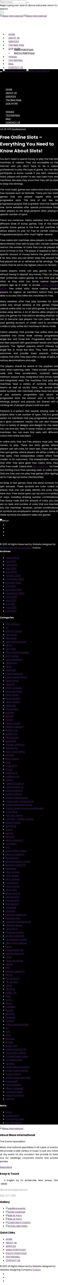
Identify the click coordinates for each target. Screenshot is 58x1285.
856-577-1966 (8, 1195)
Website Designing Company (16, 547)
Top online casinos (16, 1053)
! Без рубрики (13, 624)
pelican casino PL (15, 971)
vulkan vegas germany (18, 1077)
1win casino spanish (16, 641)
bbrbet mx (12, 748)
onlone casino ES (15, 953)
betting (10, 755)
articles (10, 712)
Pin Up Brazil (12, 978)
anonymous (12, 709)
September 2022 (15, 593)
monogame (12, 904)
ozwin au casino (14, 960)
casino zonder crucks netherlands (24, 808)
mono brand (12, 886)
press (9, 1003)
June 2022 (11, 596)
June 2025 (11, 565)
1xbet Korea (12, 680)
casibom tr (12, 773)
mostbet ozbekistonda (18, 921)
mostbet (10, 911)
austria (9, 716)
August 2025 (12, 558)
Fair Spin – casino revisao (19, 819)
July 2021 (10, 604)
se (7, 1028)
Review (9, 1010)
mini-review (12, 875)
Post (8, 996)
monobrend (12, 900)
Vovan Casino (13, 1074)
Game (9, 829)
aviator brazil (13, 723)
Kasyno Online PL (15, 854)
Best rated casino (15, 751)
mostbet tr (12, 928)
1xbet (8, 666)
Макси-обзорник (14, 1088)
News (9, 946)
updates (10, 1063)
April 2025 (11, 572)
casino (9, 780)
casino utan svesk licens (19, 804)
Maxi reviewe (13, 872)
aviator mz (11, 730)
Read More (6, 1167)
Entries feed (12, 1115)
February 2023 (14, 589)
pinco (9, 985)
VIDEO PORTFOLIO (24, 49)
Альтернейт (12, 1081)
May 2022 (11, 600)
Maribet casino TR (15, 865)
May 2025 (11, 568)
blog (8, 762)
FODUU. (37, 1269)
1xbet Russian (13, 698)
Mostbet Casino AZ (16, 914)
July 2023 (11, 586)
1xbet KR (10, 684)
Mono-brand (13, 893)
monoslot (11, 907)
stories (9, 1042)
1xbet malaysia (14, 687)
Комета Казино (13, 1084)
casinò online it (14, 794)
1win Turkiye (12, 656)
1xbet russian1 (13, 702)
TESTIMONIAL (15, 60)
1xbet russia (12, 695)
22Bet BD (11, 705)
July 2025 (11, 561)
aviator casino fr (15, 726)
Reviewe (10, 1014)
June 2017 (11, 611)
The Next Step (16, 45)
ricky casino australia (17, 1024)
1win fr (9, 645)
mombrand (12, 882)
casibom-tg (12, 776)
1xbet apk (11, 670)
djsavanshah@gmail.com (14, 1189)
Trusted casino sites (17, 1056)
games (9, 833)
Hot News (11, 843)
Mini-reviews (13, 879)
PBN (8, 967)
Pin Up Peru (12, 982)
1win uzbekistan (14, 659)
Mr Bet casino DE (15, 936)
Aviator (10, 719)
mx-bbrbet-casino (16, 939)
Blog (10, 63)
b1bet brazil (12, 737)
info (8, 847)
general (10, 836)
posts (9, 999)
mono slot (11, 889)
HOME (11, 34)
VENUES (12, 56)
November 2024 (15, 579)
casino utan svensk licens (20, 801)
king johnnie (12, 858)
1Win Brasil (11, 634)
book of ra (11, 765)
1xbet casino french (16, 677)
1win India (11, 649)
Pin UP (9, 975)
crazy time (11, 812)
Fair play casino (14, 815)
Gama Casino (13, 822)
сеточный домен (14, 1091)
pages (9, 964)
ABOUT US (14, 38)
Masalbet (11, 868)
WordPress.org (14, 1122)
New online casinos (16, 943)
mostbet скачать (15, 932)
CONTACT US (15, 67)
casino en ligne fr (15, 783)
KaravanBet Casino (16, 851)
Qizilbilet (10, 1006)
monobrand (12, 897)
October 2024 (13, 582)
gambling (11, 826)
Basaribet (11, 741)
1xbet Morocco (14, 691)
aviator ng (11, 734)
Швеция (10, 1099)
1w (7, 627)
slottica (10, 1038)
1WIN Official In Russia (17, 652)
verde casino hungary (18, 1067)
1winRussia (11, 663)
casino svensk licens (17, 797)
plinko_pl (11, 992)
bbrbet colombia (15, 744)
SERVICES (13, 41)
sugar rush (11, 1045)
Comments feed (15, 1119)
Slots (8, 1035)
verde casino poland (17, 1070)
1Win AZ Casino (14, 631)
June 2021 (11, 607)
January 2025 (13, 575)
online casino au (14, 950)
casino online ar (14, 790)
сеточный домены (15, 1095)
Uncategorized (19, 129)
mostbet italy (13, 918)
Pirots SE (10, 989)
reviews (10, 1021)
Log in (9, 1112)
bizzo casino (12, 758)
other (9, 957)
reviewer (10, 1017)
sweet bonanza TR (16, 1049)
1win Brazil (11, 638)
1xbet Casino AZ (14, 673)
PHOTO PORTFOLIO (24, 53)
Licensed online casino (18, 861)
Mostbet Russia (14, 925)
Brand (9, 769)
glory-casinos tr (14, 840)
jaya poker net (41, 466)
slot (8, 1031)
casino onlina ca (14, 787)
